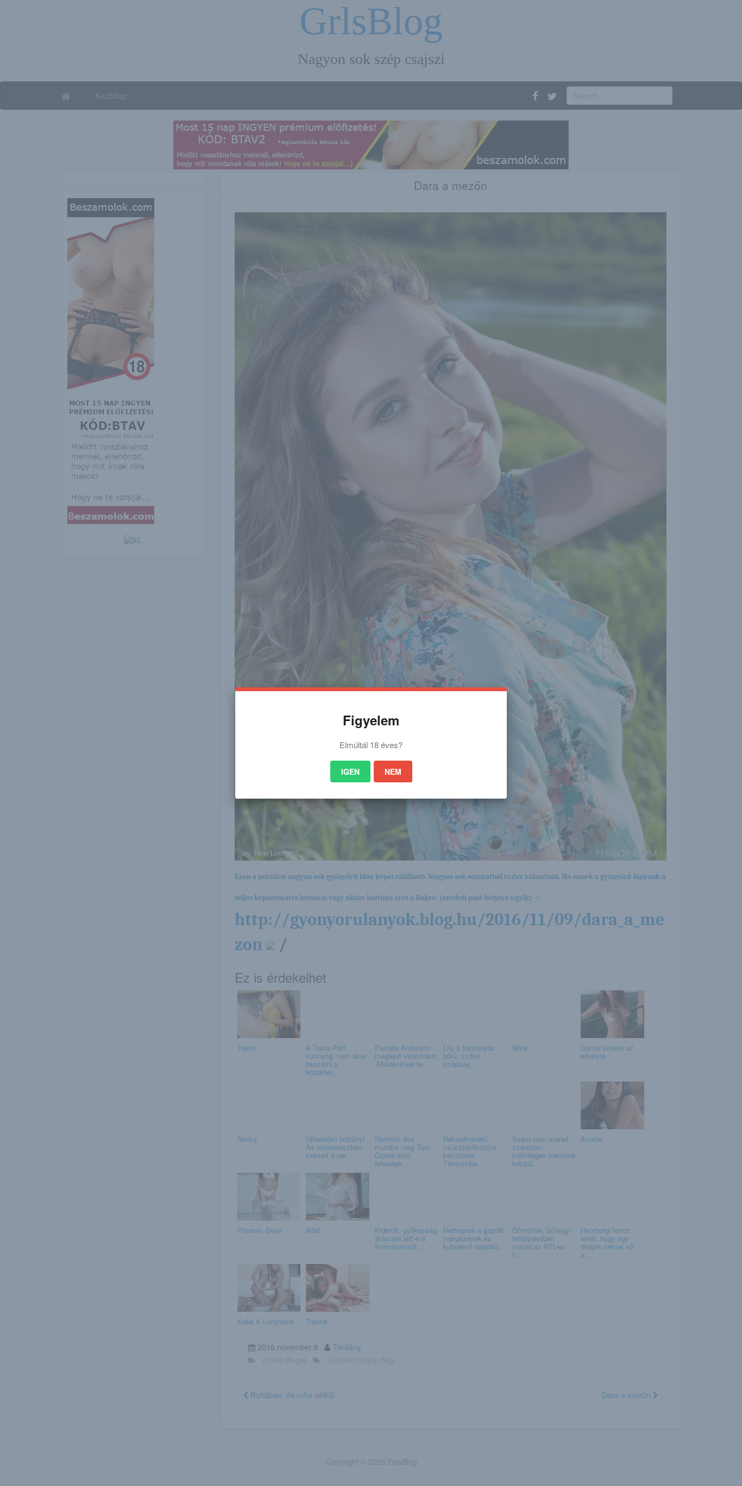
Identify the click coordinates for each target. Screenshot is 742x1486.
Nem (393, 771)
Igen (350, 771)
